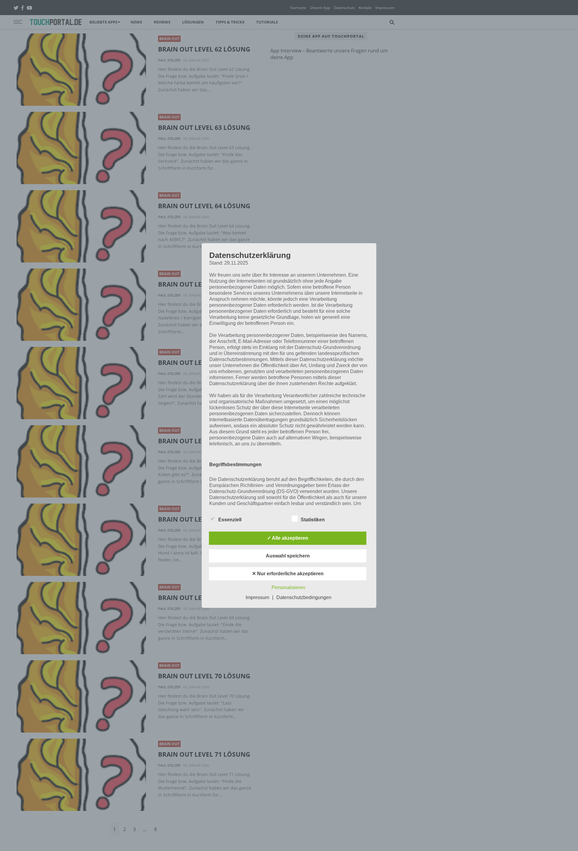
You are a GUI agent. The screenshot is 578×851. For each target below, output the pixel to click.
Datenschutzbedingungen (303, 597)
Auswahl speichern (288, 555)
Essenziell (229, 519)
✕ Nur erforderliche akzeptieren (288, 573)
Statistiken (313, 519)
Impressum (257, 597)
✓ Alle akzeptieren (287, 538)
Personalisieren (288, 587)
